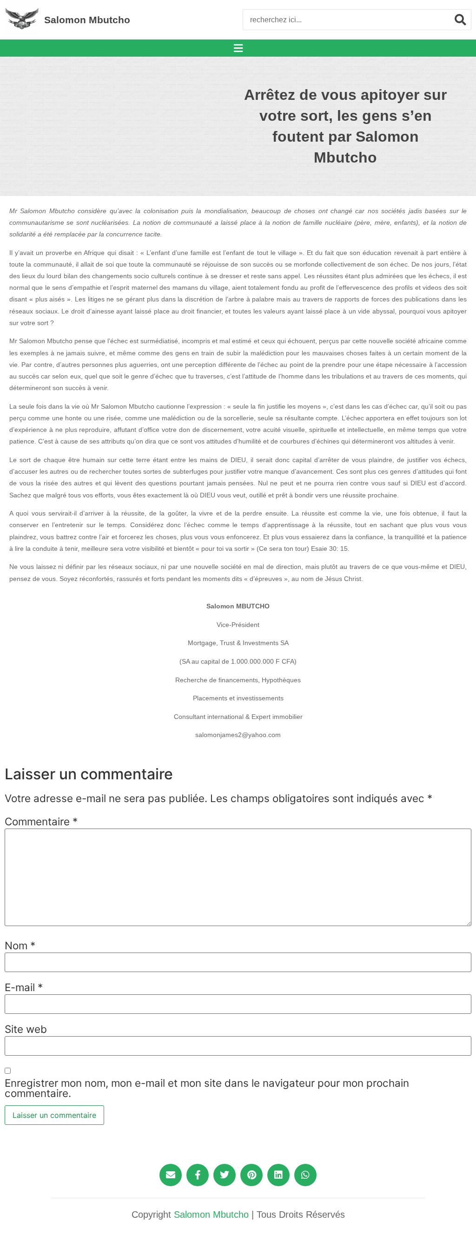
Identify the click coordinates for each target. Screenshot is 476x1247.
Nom (20, 945)
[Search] (460, 20)
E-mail (24, 987)
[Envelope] (170, 1175)
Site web (26, 1029)
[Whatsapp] (305, 1175)
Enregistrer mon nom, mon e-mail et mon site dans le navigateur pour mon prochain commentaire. (207, 1088)
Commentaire (41, 821)
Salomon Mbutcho (87, 19)
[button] (238, 48)
